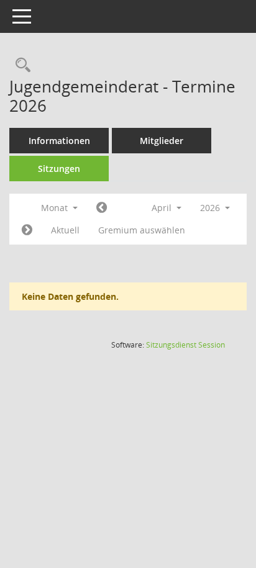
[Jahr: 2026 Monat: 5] (27, 230)
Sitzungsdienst (185, 345)
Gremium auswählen (141, 230)
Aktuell (65, 230)
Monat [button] (55, 208)
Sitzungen (59, 168)
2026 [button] (211, 208)
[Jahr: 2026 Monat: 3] (101, 208)
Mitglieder (161, 141)
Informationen (59, 141)
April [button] (163, 208)
